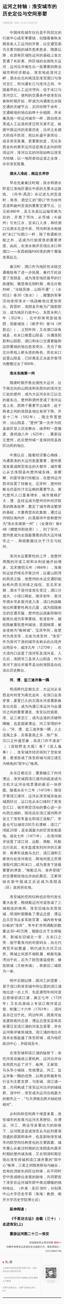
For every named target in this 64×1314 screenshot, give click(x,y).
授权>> (57, 1242)
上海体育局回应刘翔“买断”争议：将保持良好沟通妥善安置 (20, 1269)
